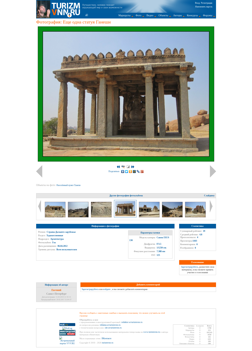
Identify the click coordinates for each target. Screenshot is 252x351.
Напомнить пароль (203, 6)
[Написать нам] (86, 15)
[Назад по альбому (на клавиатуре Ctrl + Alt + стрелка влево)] (39, 171)
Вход (197, 3)
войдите (107, 289)
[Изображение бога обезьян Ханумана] (101, 216)
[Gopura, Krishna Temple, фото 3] (195, 216)
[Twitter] (127, 171)
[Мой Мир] (134, 171)
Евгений (56, 290)
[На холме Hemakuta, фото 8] (78, 216)
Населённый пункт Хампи (68, 185)
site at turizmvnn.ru (113, 327)
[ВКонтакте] (123, 171)
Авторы (177, 15)
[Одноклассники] (130, 171)
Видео (149, 15)
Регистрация (206, 3)
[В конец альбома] (132, 166)
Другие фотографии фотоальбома (126, 195)
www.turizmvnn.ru (151, 332)
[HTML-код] (123, 166)
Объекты (163, 15)
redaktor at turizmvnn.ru (131, 322)
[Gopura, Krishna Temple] (149, 216)
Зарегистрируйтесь (189, 267)
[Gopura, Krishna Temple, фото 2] (172, 216)
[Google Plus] (142, 171)
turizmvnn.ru (107, 342)
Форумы (207, 15)
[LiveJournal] (138, 171)
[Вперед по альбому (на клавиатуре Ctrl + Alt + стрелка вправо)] (213, 171)
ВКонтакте (106, 338)
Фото (138, 15)
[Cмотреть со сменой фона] (128, 166)
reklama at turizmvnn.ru (110, 325)
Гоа (54, 242)
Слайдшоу (209, 195)
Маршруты (124, 15)
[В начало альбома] (118, 166)
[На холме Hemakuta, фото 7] (55, 216)
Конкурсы (192, 15)
